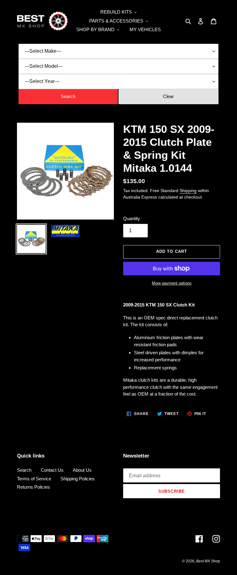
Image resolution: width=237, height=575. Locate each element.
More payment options (172, 283)
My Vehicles (145, 29)
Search (24, 470)
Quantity (131, 218)
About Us (82, 470)
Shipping (188, 190)
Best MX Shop (208, 561)
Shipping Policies (77, 478)
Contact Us (52, 470)
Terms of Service (34, 478)
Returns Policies (33, 487)
